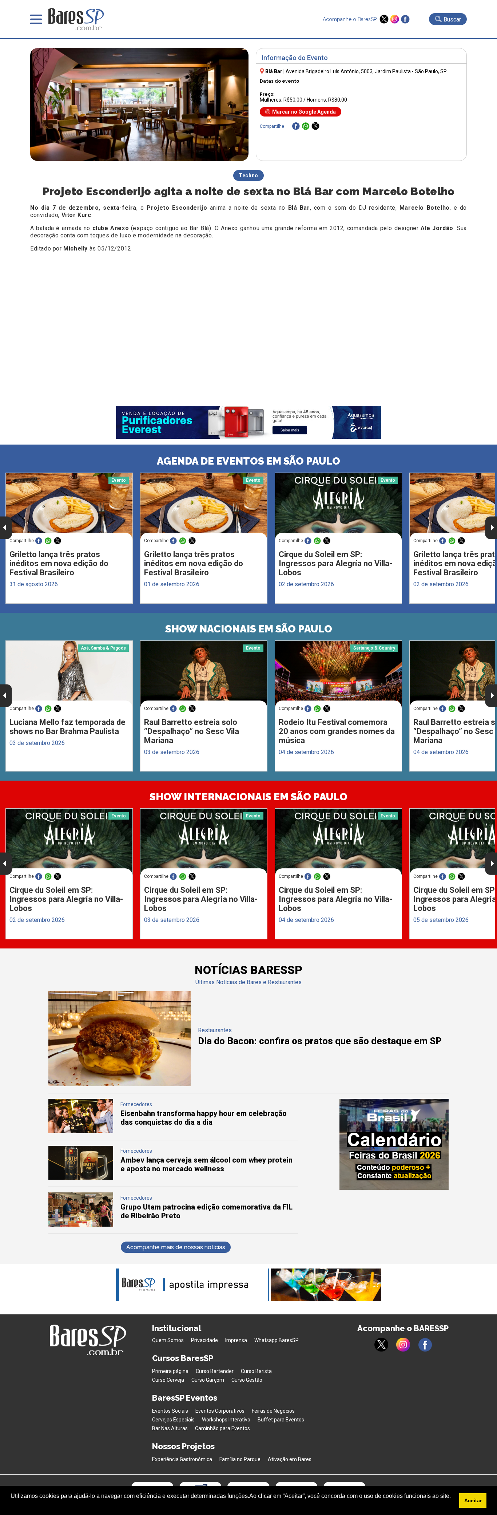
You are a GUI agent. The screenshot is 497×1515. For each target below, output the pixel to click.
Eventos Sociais (170, 1411)
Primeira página (170, 1371)
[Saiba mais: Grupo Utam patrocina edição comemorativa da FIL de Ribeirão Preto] (80, 1224)
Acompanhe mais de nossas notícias (175, 1247)
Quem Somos (168, 1340)
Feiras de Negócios (273, 1411)
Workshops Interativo (226, 1420)
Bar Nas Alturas (170, 1428)
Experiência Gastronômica (182, 1459)
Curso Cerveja (168, 1380)
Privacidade (204, 1340)
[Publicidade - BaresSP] (394, 1144)
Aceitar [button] (473, 1500)
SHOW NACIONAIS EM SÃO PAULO (248, 629)
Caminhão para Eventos (222, 1428)
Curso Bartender (215, 1371)
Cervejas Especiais (173, 1420)
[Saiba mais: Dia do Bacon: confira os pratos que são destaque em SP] (119, 1084)
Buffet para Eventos (281, 1420)
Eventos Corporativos (219, 1411)
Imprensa (236, 1340)
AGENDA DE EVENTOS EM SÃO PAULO (248, 461)
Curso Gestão (246, 1380)
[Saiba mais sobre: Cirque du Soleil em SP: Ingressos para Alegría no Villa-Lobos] (338, 506)
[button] (12, 1505)
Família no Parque (240, 1459)
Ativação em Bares (289, 1459)
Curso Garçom (207, 1380)
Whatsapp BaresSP (276, 1340)
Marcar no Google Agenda (304, 112)
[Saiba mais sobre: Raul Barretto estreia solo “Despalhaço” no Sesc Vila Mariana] (203, 674)
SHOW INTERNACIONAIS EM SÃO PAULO (248, 797)
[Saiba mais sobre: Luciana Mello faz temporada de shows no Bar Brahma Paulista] (69, 674)
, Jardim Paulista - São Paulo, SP (366, 71)
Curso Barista (256, 1371)
